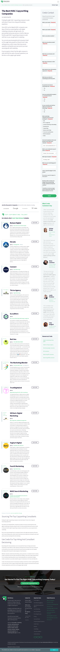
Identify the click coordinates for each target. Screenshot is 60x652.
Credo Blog (36, 629)
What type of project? (49, 156)
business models (11, 627)
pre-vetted (10, 610)
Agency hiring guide (50, 600)
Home (3, 5)
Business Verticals (7, 5)
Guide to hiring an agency (48, 344)
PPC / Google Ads (46, 122)
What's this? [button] (37, 649)
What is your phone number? (48, 35)
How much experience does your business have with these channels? (49, 141)
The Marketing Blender (6, 362)
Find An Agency (36, 600)
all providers (14, 622)
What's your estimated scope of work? (49, 149)
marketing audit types (12, 632)
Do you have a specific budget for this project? (48, 176)
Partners (35, 626)
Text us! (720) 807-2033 (27, 617)
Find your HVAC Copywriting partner (29, 583)
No (44, 90)
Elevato (4, 241)
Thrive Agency (6, 289)
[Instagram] (41, 637)
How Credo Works (37, 611)
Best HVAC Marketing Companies (16, 5)
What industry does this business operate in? (49, 70)
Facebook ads (46, 126)
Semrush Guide (50, 606)
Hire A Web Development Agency (38, 606)
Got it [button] (54, 649)
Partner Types (55, 5)
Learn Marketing (37, 609)
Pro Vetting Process (37, 614)
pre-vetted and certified (46, 642)
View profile (35, 222)
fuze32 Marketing (5, 466)
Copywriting (45, 128)
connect (4, 266)
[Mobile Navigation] (58, 1)
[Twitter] (35, 637)
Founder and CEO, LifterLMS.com (52, 327)
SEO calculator (46, 351)
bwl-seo (4, 338)
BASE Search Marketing (5, 491)
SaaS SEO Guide (50, 602)
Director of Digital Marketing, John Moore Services (52, 266)
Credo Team (36, 624)
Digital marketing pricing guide (48, 341)
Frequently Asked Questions (39, 621)
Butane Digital (5, 222)
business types (15, 626)
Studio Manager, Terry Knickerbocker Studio (52, 234)
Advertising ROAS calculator (48, 357)
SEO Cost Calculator (51, 610)
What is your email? (48, 29)
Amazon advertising (47, 130)
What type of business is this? (48, 62)
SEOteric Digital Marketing (5, 414)
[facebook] (38, 637)
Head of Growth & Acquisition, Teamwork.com (52, 300)
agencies (14, 631)
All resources (49, 619)
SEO (44, 120)
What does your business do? (48, 54)
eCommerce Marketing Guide (52, 604)
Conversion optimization (48, 132)
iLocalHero (5, 313)
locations (13, 629)
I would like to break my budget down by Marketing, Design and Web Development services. (48, 189)
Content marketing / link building (49, 124)
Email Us (27, 620)
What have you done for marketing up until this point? (48, 78)
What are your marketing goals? (49, 163)
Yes (44, 88)
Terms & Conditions (37, 631)
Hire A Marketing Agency (38, 602)
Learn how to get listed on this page (16, 513)
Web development (46, 133)
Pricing (35, 616)
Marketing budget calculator (49, 348)
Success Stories (37, 619)
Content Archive (37, 633)
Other (44, 135)
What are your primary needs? (48, 43)
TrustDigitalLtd (6, 387)
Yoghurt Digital (6, 442)
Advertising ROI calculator (48, 354)
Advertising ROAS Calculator (52, 617)
